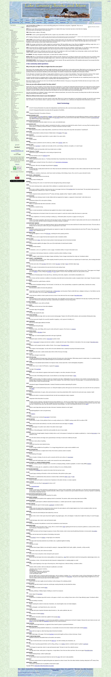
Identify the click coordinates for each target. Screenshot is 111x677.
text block (38, 145)
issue (41, 116)
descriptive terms (52, 292)
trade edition (41, 620)
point (87, 404)
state (73, 476)
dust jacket (57, 117)
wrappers (50, 116)
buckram (60, 142)
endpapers (38, 470)
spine (66, 132)
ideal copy (54, 640)
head (67, 263)
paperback (51, 505)
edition (32, 388)
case (55, 271)
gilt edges (40, 332)
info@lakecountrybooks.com (17, 150)
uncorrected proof (95, 117)
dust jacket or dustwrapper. (62, 162)
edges (39, 240)
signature (74, 329)
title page (48, 233)
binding (60, 132)
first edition (34, 117)
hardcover (45, 155)
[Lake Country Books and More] (17, 175)
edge (64, 526)
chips (65, 557)
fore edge (58, 263)
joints (75, 375)
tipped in (33, 413)
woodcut (31, 230)
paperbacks (46, 621)
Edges (30, 631)
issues (30, 621)
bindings (42, 613)
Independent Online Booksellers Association (44, 665)
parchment (85, 644)
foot (78, 263)
